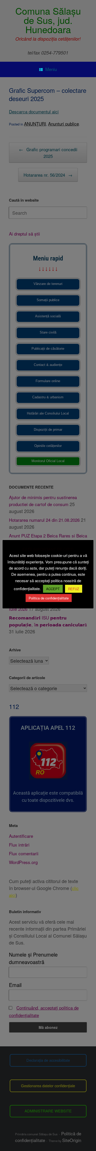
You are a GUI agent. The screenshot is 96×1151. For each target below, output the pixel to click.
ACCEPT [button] (53, 588)
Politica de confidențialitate (49, 598)
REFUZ (73, 588)
